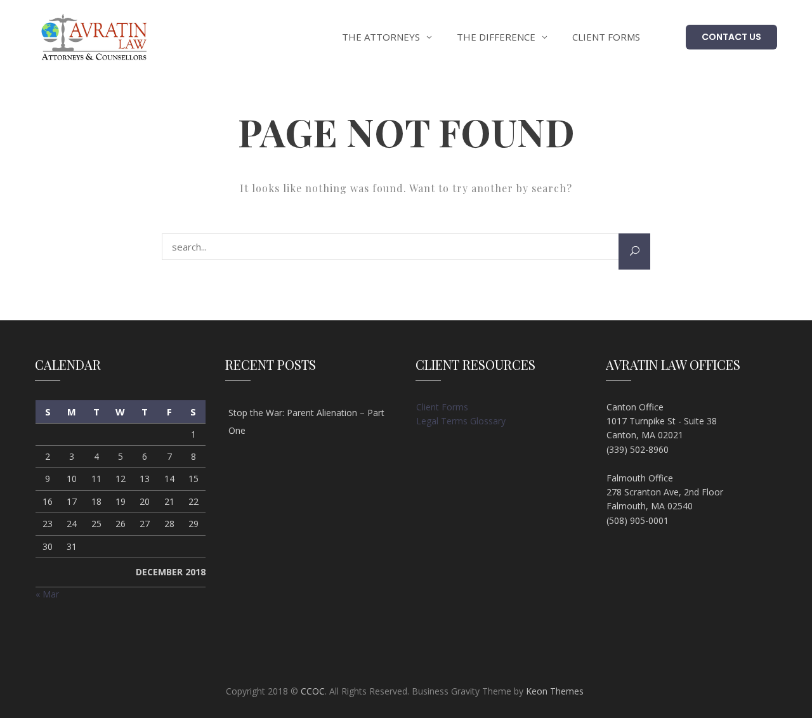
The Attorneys (381, 36)
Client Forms (606, 36)
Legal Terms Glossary (461, 421)
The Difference (496, 36)
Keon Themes (555, 691)
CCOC (313, 691)
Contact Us (731, 36)
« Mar (47, 594)
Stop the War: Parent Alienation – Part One (306, 421)
